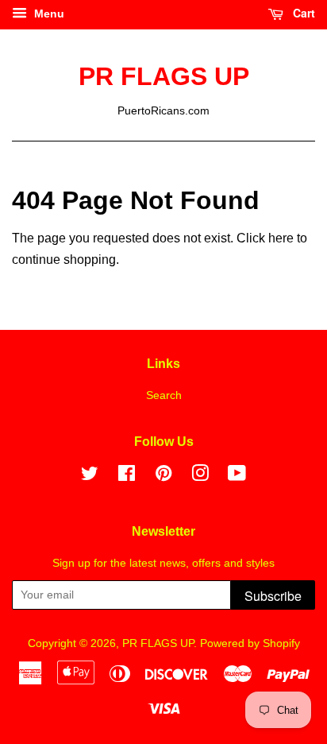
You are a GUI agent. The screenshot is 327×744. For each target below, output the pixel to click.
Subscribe (273, 596)
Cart (302, 13)
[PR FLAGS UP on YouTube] (237, 476)
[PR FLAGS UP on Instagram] (200, 476)
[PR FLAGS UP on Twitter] (89, 476)
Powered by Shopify (250, 643)
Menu (47, 13)
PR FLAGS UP (164, 76)
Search (164, 395)
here (281, 238)
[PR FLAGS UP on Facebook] (126, 476)
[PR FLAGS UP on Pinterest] (163, 476)
